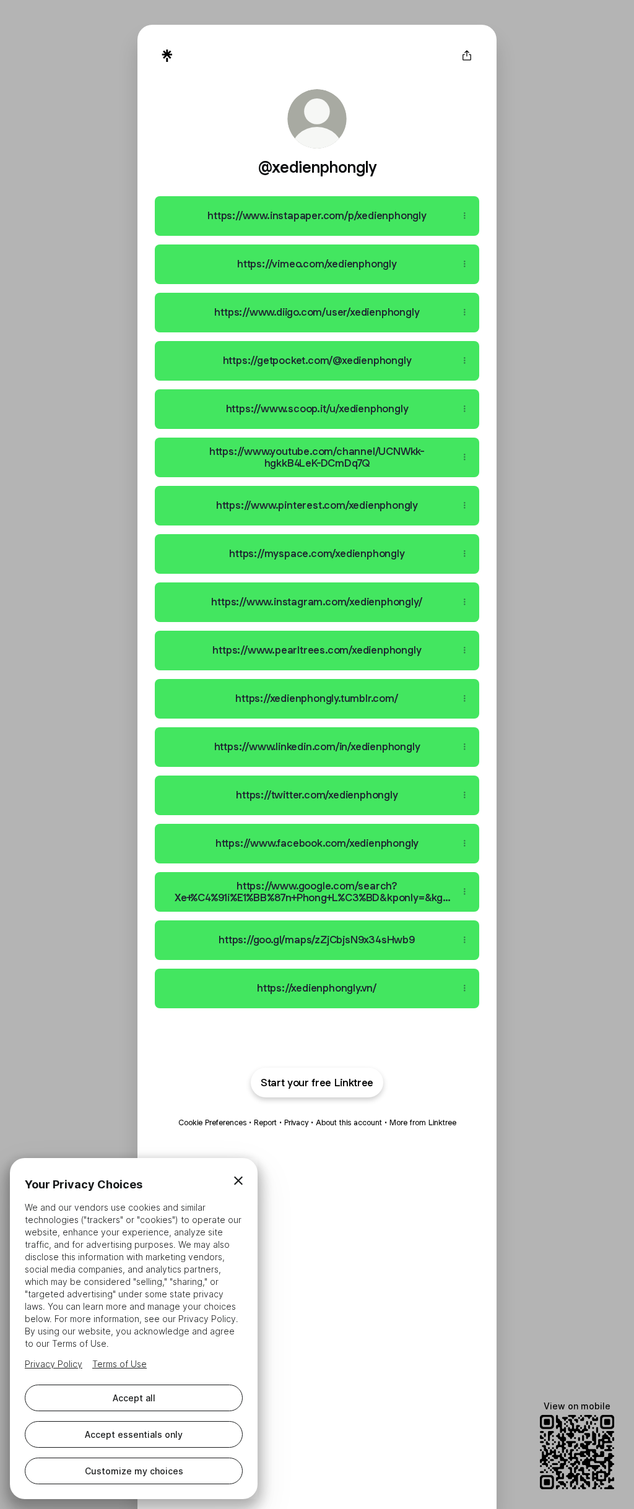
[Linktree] (167, 55)
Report (265, 1122)
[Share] (464, 216)
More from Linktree (422, 1122)
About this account (349, 1122)
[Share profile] (466, 55)
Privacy (296, 1122)
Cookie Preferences (212, 1122)
